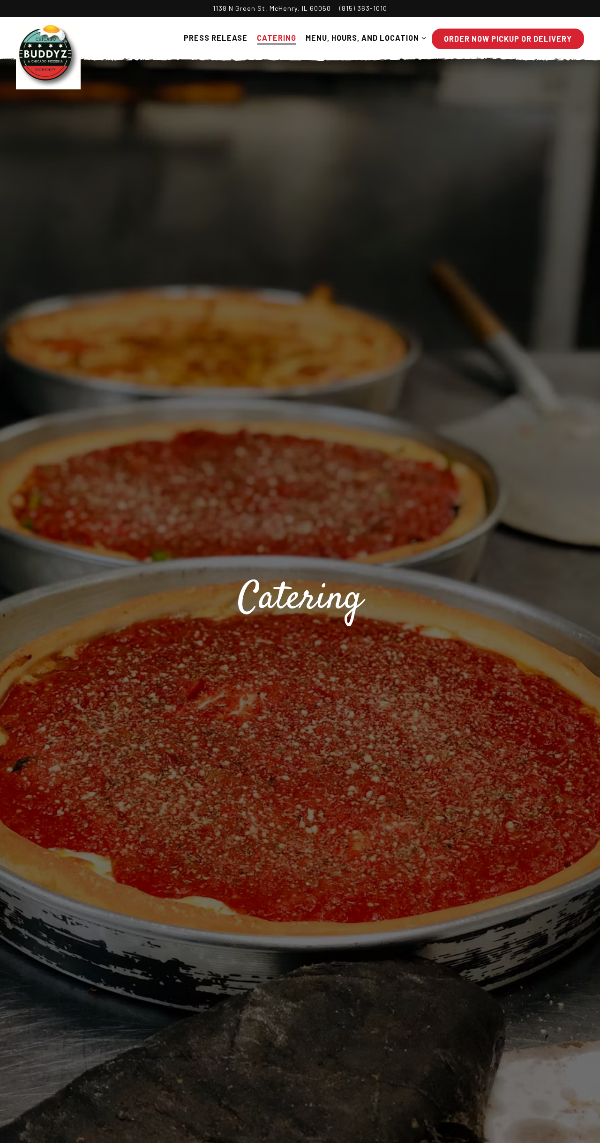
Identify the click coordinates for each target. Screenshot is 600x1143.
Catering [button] (276, 37)
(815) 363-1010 (363, 8)
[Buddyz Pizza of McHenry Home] (49, 55)
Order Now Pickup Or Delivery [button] (508, 38)
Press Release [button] (216, 37)
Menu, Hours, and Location (364, 37)
